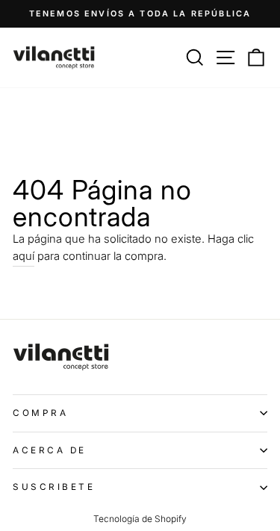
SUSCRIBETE (54, 487)
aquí (23, 256)
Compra (40, 413)
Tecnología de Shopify (140, 518)
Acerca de (50, 450)
